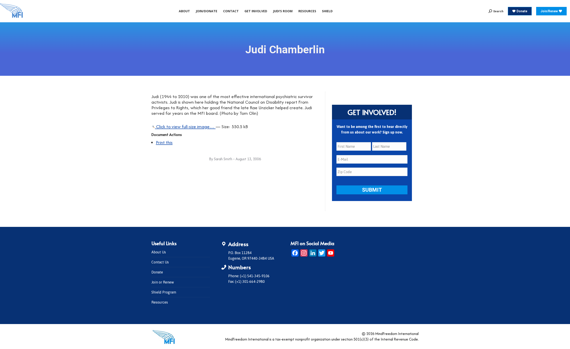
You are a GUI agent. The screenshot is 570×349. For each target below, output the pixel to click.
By (220, 159)
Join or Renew (162, 282)
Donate (157, 272)
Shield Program (163, 292)
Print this (164, 142)
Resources (159, 302)
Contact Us (160, 262)
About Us (158, 252)
